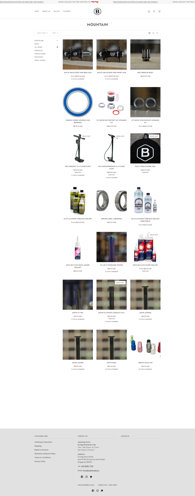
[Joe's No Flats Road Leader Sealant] (78, 247)
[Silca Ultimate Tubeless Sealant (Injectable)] (145, 201)
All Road (38, 47)
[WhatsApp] (91, 477)
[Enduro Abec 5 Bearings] (111, 201)
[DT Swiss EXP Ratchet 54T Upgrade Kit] (111, 102)
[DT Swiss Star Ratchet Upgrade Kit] (145, 102)
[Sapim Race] (111, 345)
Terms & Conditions (43, 457)
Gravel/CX (39, 50)
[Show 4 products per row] (157, 33)
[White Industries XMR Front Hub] (111, 54)
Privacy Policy (40, 461)
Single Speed (40, 54)
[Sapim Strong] (145, 295)
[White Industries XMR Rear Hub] (78, 54)
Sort (54, 33)
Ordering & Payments (43, 442)
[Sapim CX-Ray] (78, 295)
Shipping (38, 446)
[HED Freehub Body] (145, 54)
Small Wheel (40, 60)
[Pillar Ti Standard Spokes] (111, 247)
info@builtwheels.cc (91, 470)
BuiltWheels (84, 485)
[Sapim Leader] (78, 345)
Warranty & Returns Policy (45, 454)
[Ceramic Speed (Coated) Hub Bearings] (78, 102)
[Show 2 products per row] (149, 33)
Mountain (39, 57)
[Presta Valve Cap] (145, 345)
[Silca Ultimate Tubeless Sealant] (78, 201)
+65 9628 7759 (87, 466)
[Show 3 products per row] (153, 33)
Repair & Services (41, 450)
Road (37, 44)
